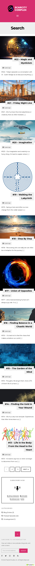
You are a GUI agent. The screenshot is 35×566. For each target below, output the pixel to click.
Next (25, 469)
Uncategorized (9, 519)
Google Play (15, 499)
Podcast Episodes (10, 516)
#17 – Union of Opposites (18, 291)
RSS (23, 499)
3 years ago (6, 67)
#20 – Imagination (22, 142)
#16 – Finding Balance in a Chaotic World (18, 325)
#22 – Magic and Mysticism (23, 61)
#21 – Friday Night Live (19, 103)
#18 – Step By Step (22, 238)
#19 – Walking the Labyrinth (22, 196)
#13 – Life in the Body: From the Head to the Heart (20, 446)
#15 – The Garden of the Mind (19, 370)
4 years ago (7, 376)
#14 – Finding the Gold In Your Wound (18, 406)
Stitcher (24, 496)
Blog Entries (8, 512)
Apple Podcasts (13, 496)
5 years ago (6, 412)
